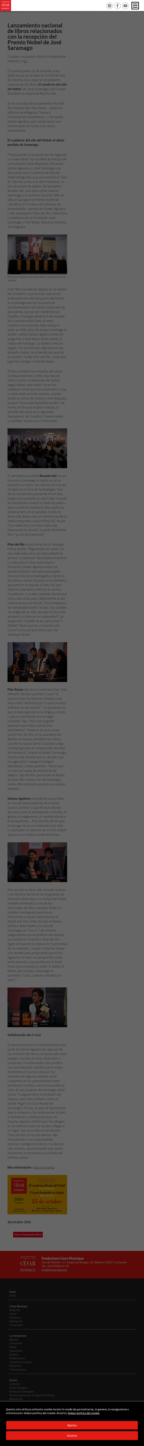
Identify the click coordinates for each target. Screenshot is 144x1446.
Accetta (72, 1435)
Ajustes (72, 1425)
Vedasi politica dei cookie (84, 1413)
